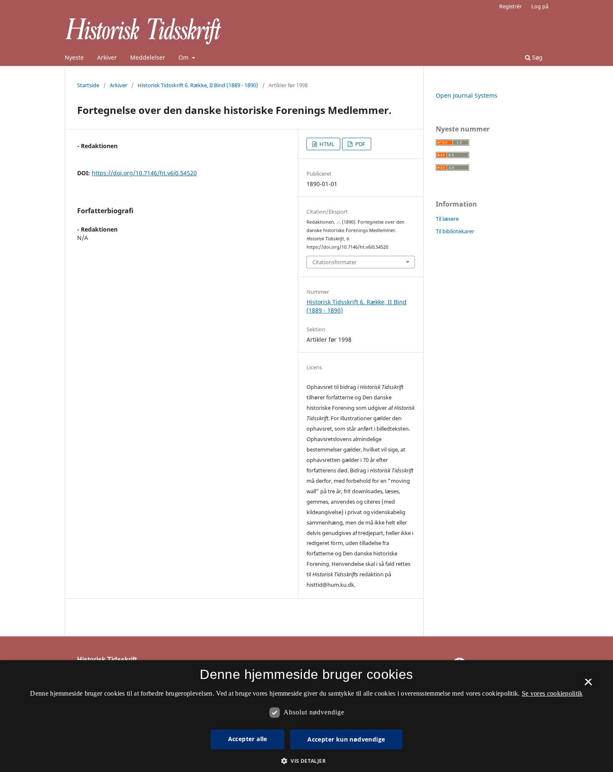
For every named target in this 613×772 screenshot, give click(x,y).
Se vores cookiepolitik (552, 693)
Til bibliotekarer (455, 231)
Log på (539, 6)
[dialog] (306, 716)
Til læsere (447, 218)
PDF (359, 144)
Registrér (510, 6)
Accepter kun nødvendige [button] (346, 739)
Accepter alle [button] (247, 739)
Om (184, 57)
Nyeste (74, 57)
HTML (326, 144)
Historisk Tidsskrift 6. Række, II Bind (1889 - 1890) (198, 85)
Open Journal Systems (466, 95)
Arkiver (107, 57)
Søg (536, 57)
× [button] (588, 685)
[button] (306, 761)
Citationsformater (334, 262)
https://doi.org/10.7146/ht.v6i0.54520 (144, 173)
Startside (88, 85)
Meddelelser (147, 57)
